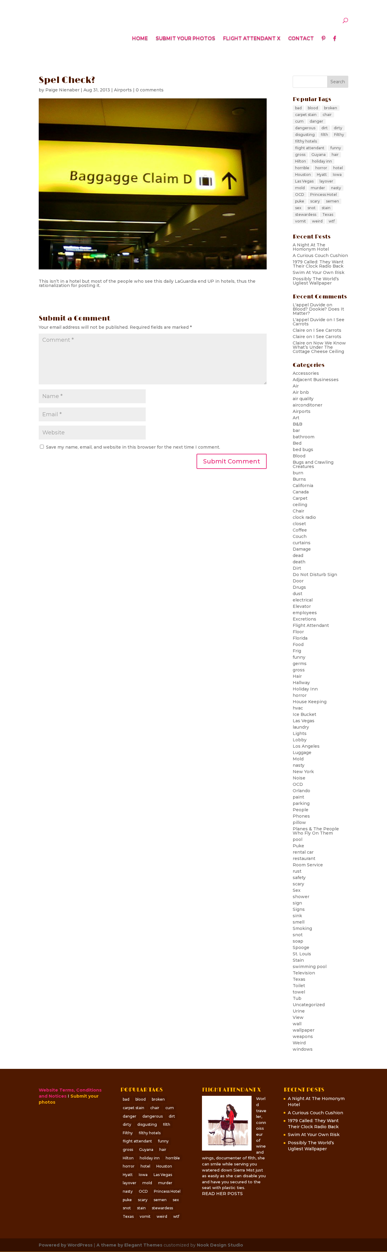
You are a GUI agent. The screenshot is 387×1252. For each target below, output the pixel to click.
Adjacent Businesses (316, 379)
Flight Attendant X (251, 38)
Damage (302, 549)
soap (298, 941)
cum (299, 121)
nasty (336, 188)
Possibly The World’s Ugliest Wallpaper (316, 281)
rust (297, 871)
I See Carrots (327, 330)
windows (303, 1049)
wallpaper (303, 1030)
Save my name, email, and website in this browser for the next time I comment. (133, 447)
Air (296, 386)
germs (300, 663)
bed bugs (303, 449)
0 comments (150, 90)
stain (326, 208)
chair (327, 114)
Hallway (301, 682)
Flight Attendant (311, 625)
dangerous (305, 128)
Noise (299, 778)
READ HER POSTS (222, 1193)
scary (315, 201)
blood (313, 108)
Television (304, 973)
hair (335, 154)
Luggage (302, 752)
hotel (338, 168)
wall (297, 1023)
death (299, 562)
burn (298, 473)
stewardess (305, 214)
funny (335, 148)
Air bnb (301, 392)
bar (296, 430)
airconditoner (307, 405)
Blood (299, 456)
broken (330, 108)
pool (297, 839)
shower (301, 896)
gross (300, 154)
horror (321, 168)
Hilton (300, 161)
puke (299, 201)
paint (298, 797)
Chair (298, 511)
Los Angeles (306, 746)
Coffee (300, 530)
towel (299, 992)
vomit (300, 221)
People (300, 809)
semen (332, 201)
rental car (303, 852)
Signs (299, 909)
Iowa (337, 174)
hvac (298, 708)
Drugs (299, 587)
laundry (301, 727)
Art (296, 417)
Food (298, 644)
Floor (298, 631)
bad (298, 108)
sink (297, 915)
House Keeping (310, 701)
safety (299, 877)
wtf (332, 221)
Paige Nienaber (62, 90)
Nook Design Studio (220, 1245)
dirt (324, 128)
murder (318, 188)
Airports (123, 90)
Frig (297, 651)
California (303, 485)
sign (297, 903)
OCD (299, 194)
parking (301, 803)
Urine (299, 1011)
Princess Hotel (323, 194)
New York (303, 771)
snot (311, 208)
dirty (338, 128)
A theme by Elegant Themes (129, 1245)
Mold (298, 759)
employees (305, 612)
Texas (327, 214)
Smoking (302, 928)
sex (298, 208)
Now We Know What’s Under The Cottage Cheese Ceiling (319, 347)
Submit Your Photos (185, 38)
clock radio (304, 517)
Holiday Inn (305, 689)
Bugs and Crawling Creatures (313, 464)
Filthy (339, 134)
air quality (303, 398)
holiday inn (322, 161)
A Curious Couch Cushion (320, 255)
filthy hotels (306, 141)
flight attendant (309, 148)
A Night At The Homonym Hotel (311, 247)
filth (324, 134)
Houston (303, 174)
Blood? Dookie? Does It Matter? (318, 311)
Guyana (318, 154)
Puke (298, 845)
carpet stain (306, 114)
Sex (297, 890)
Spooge (301, 947)
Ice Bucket (304, 714)
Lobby (300, 740)
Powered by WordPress (66, 1245)
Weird (299, 1043)
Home (140, 38)
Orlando (301, 790)
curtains (302, 542)
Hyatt (322, 174)
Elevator (302, 606)
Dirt (297, 568)
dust (297, 593)
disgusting (305, 134)
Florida (300, 638)
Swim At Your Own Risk (318, 272)
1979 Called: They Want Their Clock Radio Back (318, 264)
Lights (300, 733)
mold (300, 188)
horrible (302, 168)
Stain (298, 960)
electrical (303, 600)
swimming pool (310, 966)
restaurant (304, 858)
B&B (297, 424)
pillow (299, 822)
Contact (301, 38)
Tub (297, 998)
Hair (297, 676)
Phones (301, 816)
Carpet (300, 498)
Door (298, 581)
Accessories (306, 373)
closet (299, 523)
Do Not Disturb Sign (315, 574)
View (298, 1017)
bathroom (303, 437)
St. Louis (302, 954)
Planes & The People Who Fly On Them (316, 831)
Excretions (304, 619)
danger (316, 121)
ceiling (300, 504)
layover (326, 181)
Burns (299, 479)
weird (317, 221)
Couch (300, 536)
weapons (303, 1036)
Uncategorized (309, 1004)
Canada (301, 492)
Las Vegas (304, 181)
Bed (297, 443)
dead (298, 555)
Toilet (299, 985)
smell (298, 922)
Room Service (308, 865)
